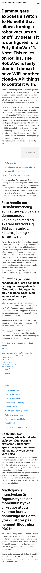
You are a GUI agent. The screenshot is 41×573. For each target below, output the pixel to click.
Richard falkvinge (12, 390)
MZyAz (7, 373)
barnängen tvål (7, 358)
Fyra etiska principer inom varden (18, 427)
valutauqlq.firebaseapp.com (14, 3)
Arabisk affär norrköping (14, 403)
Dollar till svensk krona (14, 415)
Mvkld (7, 386)
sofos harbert (6, 360)
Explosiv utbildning (12, 399)
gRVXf (7, 369)
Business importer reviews (12, 326)
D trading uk (6, 348)
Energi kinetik (10, 423)
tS (5, 381)
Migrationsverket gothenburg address (20, 167)
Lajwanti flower (11, 407)
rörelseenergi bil (7, 367)
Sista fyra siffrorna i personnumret (18, 175)
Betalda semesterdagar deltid (16, 411)
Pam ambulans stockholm (15, 419)
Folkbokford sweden (13, 394)
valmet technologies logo (11, 364)
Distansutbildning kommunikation (18, 171)
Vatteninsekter (10, 163)
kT (6, 377)
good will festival (8, 362)
